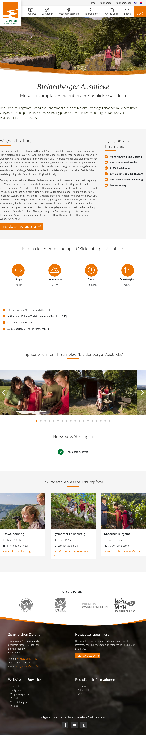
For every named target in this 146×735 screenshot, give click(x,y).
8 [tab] (66, 421)
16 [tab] (100, 421)
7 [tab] (62, 421)
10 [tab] (75, 421)
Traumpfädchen (123, 2)
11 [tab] (79, 421)
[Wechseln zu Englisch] (135, 3)
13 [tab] (88, 421)
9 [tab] (70, 421)
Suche (127, 13)
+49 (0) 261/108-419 (27, 658)
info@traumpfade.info (27, 666)
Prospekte (30, 13)
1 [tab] (36, 421)
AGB (79, 694)
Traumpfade (104, 2)
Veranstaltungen (18, 702)
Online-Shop (111, 13)
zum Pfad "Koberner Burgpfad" (121, 551)
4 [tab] (49, 421)
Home (92, 2)
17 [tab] (105, 421)
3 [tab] (45, 421)
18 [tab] (109, 421)
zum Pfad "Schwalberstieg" (17, 551)
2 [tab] (40, 421)
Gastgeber (47, 13)
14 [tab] (92, 421)
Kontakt (14, 706)
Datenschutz (83, 690)
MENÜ (139, 13)
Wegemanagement (69, 13)
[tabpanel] (34, 392)
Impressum (83, 686)
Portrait (14, 698)
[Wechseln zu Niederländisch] (141, 3)
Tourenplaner (92, 13)
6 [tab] (58, 421)
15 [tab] (96, 421)
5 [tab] (53, 421)
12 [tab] (83, 421)
